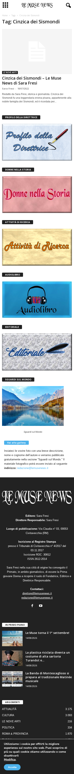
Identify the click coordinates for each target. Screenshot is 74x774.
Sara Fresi (8, 88)
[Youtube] (41, 606)
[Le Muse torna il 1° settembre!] (12, 638)
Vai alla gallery (16, 442)
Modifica (10, 759)
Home (5, 15)
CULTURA (8, 715)
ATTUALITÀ (9, 709)
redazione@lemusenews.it (32, 468)
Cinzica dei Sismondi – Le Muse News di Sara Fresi (31, 80)
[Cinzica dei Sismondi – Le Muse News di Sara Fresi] (37, 51)
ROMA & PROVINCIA (15, 733)
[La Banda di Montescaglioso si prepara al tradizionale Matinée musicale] (12, 679)
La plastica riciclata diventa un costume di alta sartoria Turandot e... (47, 656)
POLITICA (8, 727)
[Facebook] (33, 606)
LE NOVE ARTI (10, 72)
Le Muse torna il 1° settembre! (47, 633)
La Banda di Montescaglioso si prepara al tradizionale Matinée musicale (48, 677)
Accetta (12, 767)
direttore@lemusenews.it (37, 593)
